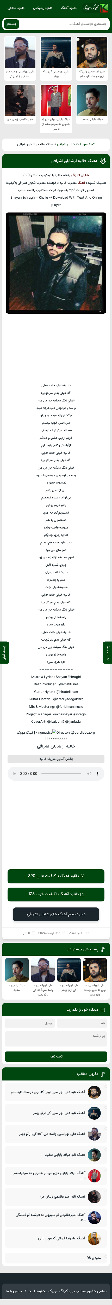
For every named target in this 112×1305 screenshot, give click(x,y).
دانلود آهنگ (69, 8)
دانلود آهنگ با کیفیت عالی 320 (53, 876)
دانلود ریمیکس (42, 8)
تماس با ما (14, 1291)
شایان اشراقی (66, 144)
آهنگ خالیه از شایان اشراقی (74, 161)
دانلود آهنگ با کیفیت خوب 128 (53, 894)
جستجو (11, 24)
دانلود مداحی (16, 8)
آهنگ (81, 183)
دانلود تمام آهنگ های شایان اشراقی (56, 914)
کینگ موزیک (86, 144)
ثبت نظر (56, 1056)
